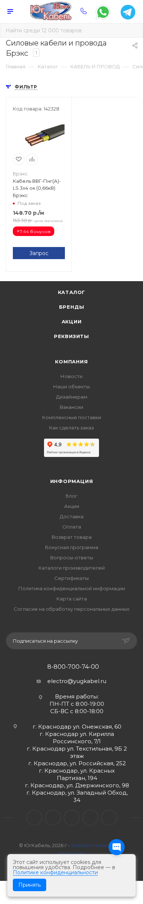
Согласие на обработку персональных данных (71, 609)
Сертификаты (71, 578)
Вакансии (71, 407)
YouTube (72, 817)
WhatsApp (90, 817)
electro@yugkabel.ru (76, 681)
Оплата (71, 527)
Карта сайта (71, 599)
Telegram (53, 817)
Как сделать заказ (71, 428)
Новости (71, 376)
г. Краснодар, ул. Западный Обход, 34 (77, 796)
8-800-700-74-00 (73, 667)
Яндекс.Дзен (109, 817)
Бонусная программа (71, 547)
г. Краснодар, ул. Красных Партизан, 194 (77, 774)
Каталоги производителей (71, 568)
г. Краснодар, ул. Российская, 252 (77, 763)
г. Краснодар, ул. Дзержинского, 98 (77, 785)
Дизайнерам (71, 397)
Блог (71, 496)
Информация (71, 481)
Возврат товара (72, 537)
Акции (72, 321)
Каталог (71, 292)
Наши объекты (71, 386)
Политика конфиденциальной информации (71, 588)
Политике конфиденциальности (55, 872)
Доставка (72, 516)
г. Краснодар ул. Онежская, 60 (77, 726)
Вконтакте (34, 817)
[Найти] (132, 30)
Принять (29, 885)
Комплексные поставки (71, 417)
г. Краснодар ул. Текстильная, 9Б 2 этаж (77, 752)
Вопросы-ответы (71, 557)
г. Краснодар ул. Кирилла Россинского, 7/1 (77, 737)
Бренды (71, 307)
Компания (71, 361)
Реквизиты (71, 336)
